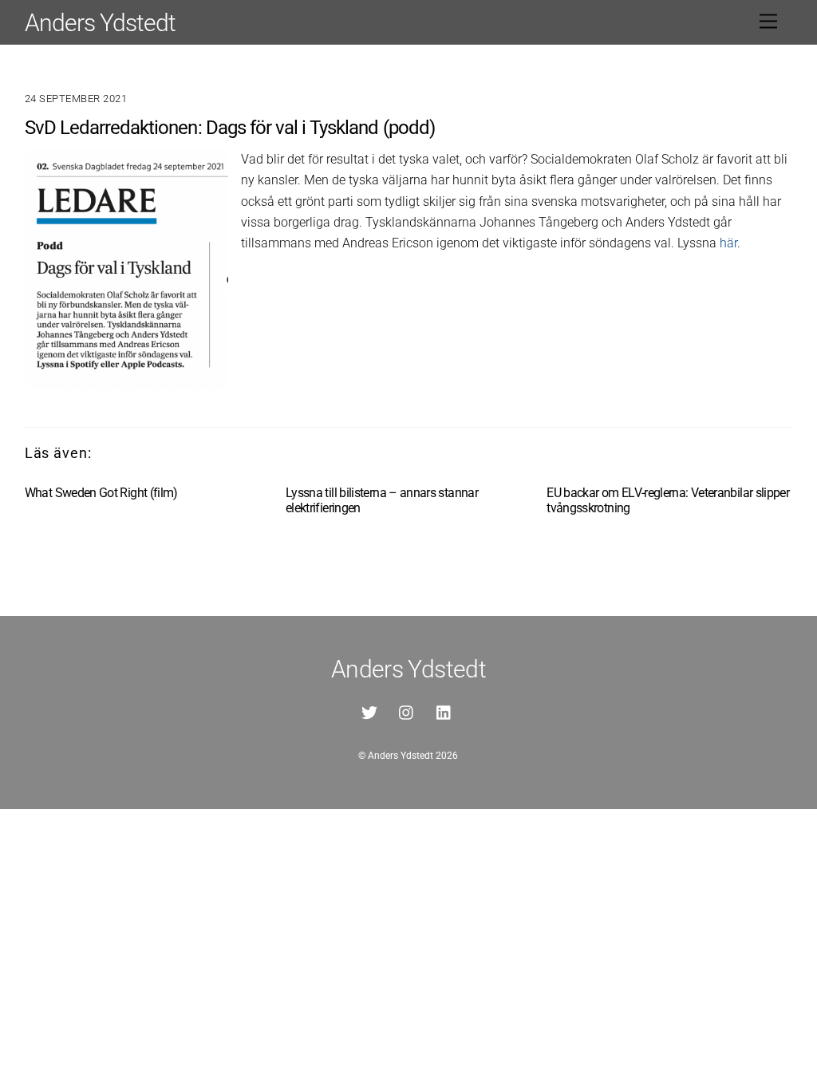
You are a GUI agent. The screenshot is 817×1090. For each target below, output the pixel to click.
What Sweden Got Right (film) (101, 492)
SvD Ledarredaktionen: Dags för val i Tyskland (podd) (230, 128)
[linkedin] (444, 712)
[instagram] (407, 712)
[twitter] (369, 712)
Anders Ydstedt (400, 755)
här (728, 243)
